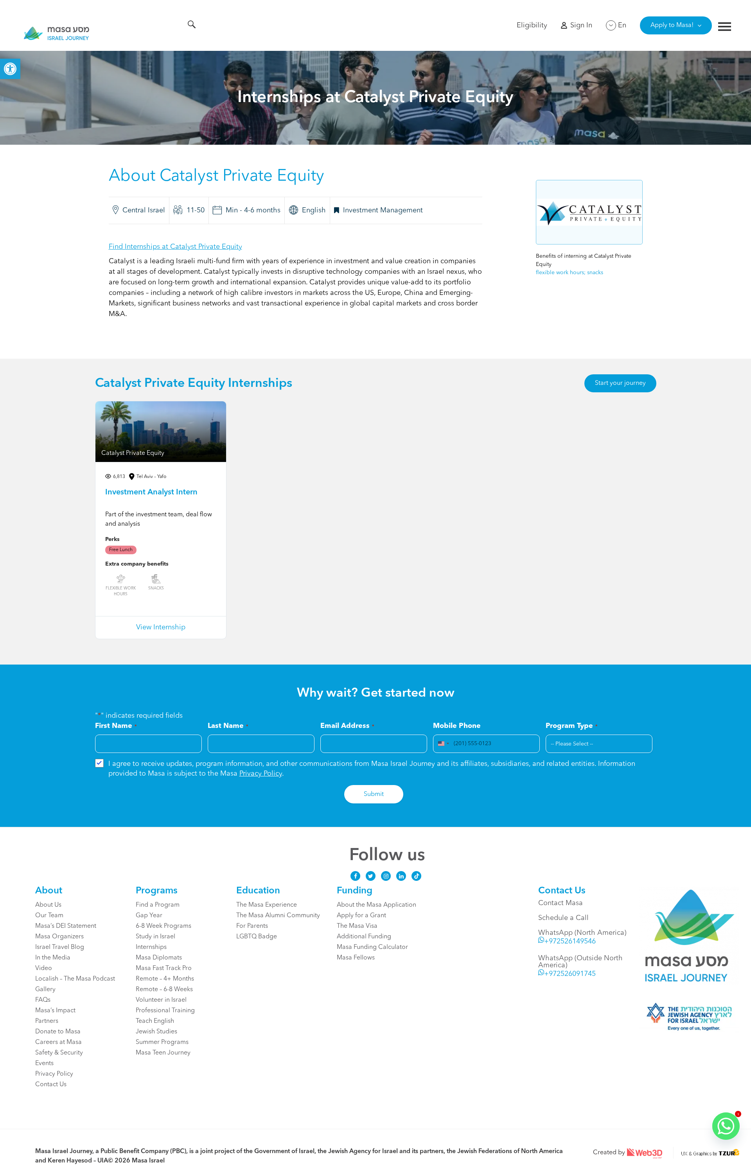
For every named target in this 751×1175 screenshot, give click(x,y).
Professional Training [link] (165, 1011)
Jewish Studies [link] (156, 1032)
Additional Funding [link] (364, 937)
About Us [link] (48, 905)
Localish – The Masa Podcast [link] (75, 979)
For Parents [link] (252, 926)
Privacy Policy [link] (260, 773)
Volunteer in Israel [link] (161, 1000)
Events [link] (44, 1063)
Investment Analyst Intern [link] (151, 492)
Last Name (228, 725)
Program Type (572, 725)
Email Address (347, 725)
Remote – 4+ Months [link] (165, 979)
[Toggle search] (191, 26)
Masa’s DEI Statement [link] (65, 926)
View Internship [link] (160, 627)
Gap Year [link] (149, 916)
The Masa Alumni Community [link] (278, 916)
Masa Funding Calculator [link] (372, 947)
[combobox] (442, 744)
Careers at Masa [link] (58, 1042)
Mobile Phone (457, 725)
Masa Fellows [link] (356, 958)
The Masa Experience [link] (266, 905)
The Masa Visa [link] (357, 926)
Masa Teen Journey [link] (163, 1053)
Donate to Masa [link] (58, 1032)
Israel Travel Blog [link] (59, 947)
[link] (10, 69)
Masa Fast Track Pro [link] (164, 968)
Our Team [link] (49, 916)
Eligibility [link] (532, 25)
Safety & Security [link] (59, 1053)
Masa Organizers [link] (59, 937)
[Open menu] (724, 27)
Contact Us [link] (50, 1085)
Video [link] (43, 968)
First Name (116, 725)
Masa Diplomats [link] (159, 958)
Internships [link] (151, 947)
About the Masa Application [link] (376, 905)
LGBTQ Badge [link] (256, 937)
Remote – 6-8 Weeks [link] (164, 989)
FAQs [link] (42, 1000)
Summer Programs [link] (162, 1042)
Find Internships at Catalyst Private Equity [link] (175, 246)
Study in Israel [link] (155, 937)
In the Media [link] (52, 958)
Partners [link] (46, 1021)
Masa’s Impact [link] (55, 1011)
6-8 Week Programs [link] (163, 926)
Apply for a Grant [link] (361, 916)
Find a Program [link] (158, 905)
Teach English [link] (155, 1021)
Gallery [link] (45, 989)
